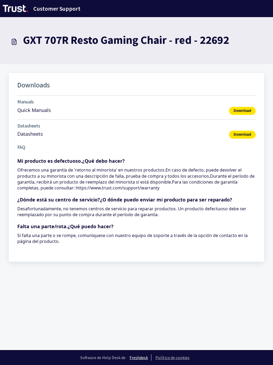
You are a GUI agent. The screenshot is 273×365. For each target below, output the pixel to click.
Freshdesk (139, 357)
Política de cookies (172, 357)
